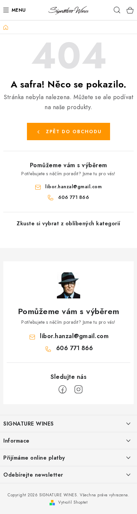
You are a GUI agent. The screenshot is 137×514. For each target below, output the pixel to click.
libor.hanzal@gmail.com (73, 186)
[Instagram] (78, 390)
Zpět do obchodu (74, 131)
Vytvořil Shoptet (72, 502)
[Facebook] (63, 390)
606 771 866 (73, 197)
